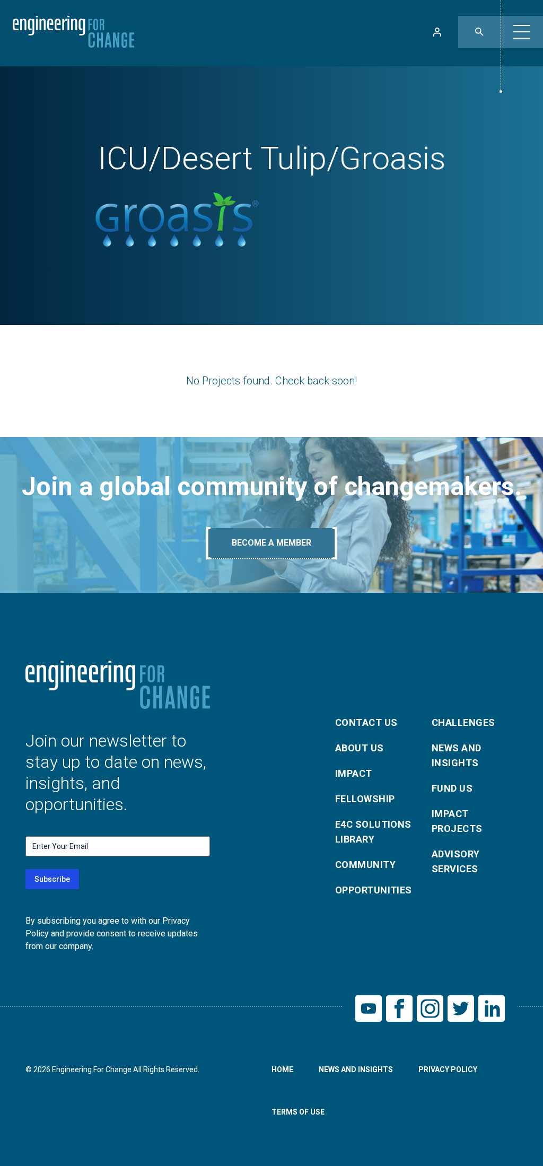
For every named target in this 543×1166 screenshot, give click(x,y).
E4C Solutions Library (373, 832)
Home (282, 1069)
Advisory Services (456, 861)
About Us (359, 747)
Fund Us (452, 788)
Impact (353, 773)
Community (365, 864)
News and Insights (456, 755)
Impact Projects (457, 821)
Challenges (463, 722)
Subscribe (52, 879)
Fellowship (365, 798)
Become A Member (271, 543)
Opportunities (373, 890)
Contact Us (366, 722)
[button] (522, 32)
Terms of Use (298, 1112)
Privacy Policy (447, 1069)
